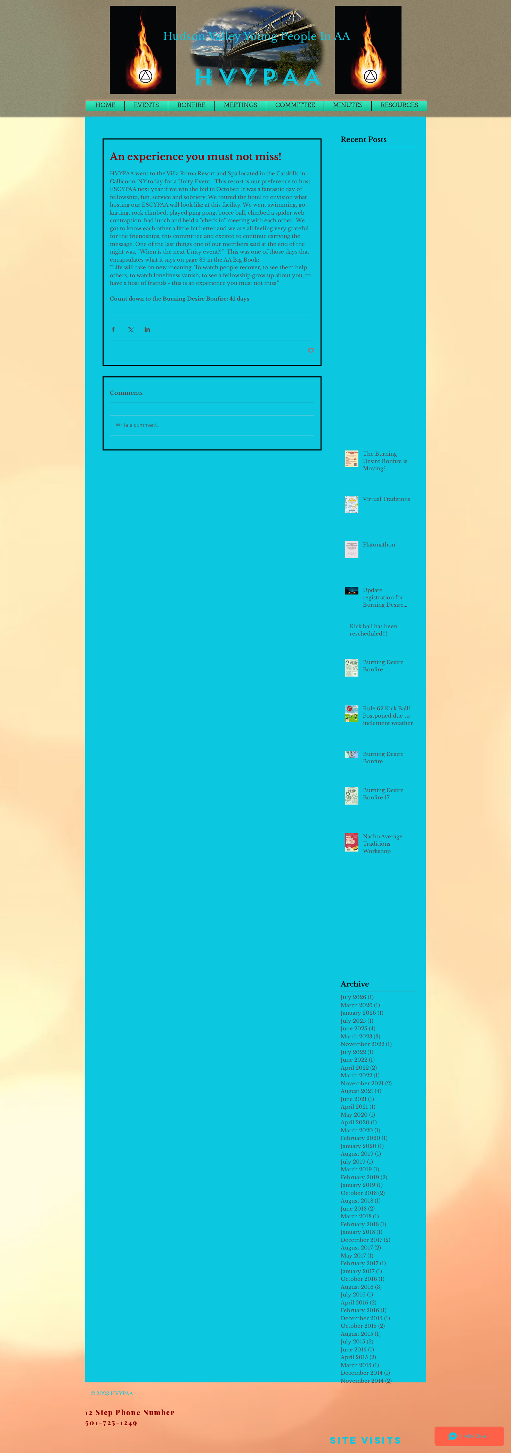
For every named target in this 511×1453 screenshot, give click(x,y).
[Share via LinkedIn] (147, 329)
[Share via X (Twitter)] (130, 329)
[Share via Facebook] (113, 329)
